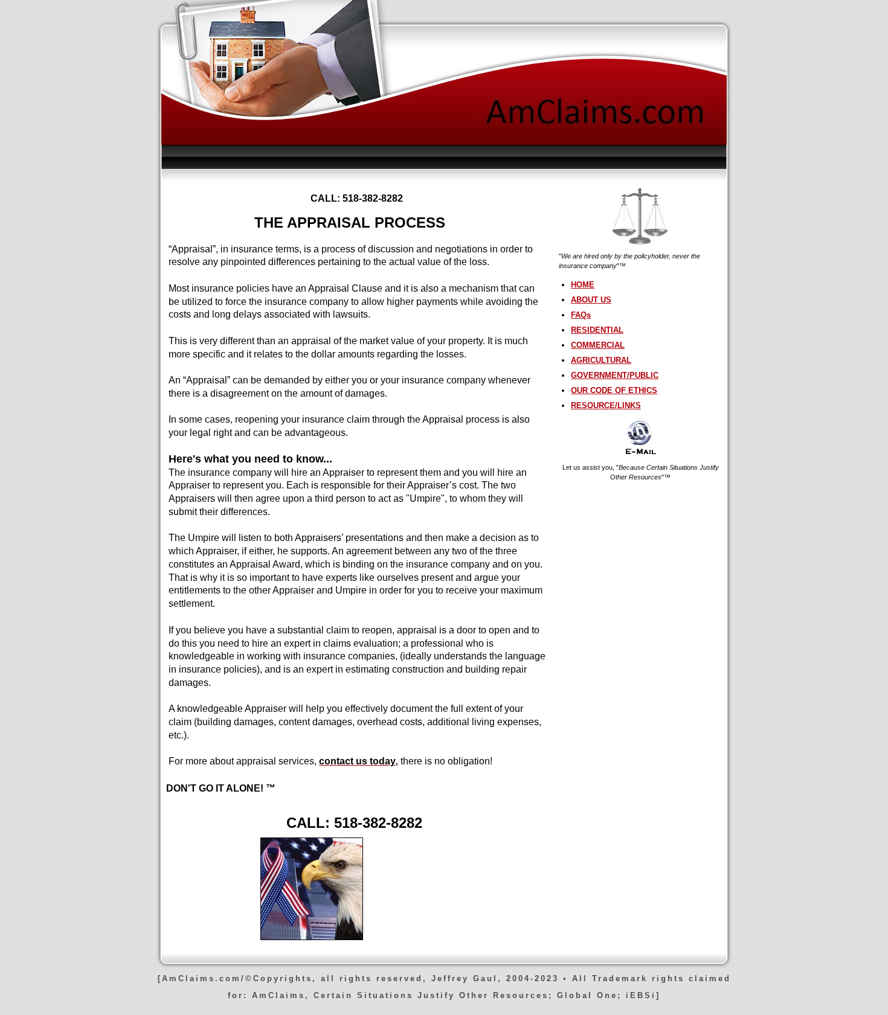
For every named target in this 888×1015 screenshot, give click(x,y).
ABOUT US (591, 299)
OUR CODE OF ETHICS (614, 390)
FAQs (581, 314)
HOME (582, 284)
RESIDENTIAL (597, 330)
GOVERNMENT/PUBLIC (614, 375)
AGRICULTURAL (601, 360)
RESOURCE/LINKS (606, 405)
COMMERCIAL (598, 345)
